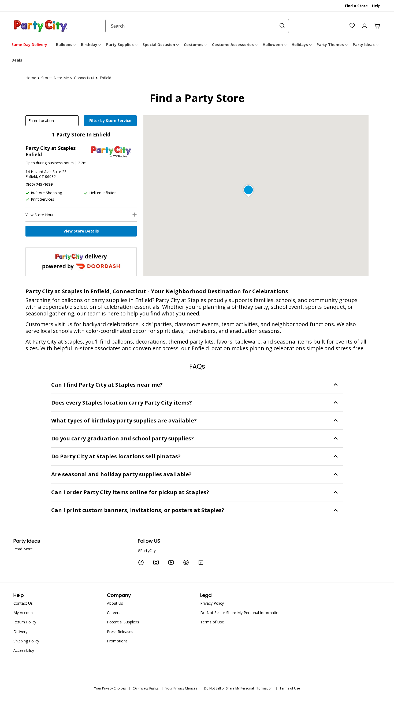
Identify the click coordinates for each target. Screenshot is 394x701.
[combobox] (197, 26)
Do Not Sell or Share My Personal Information (240, 612)
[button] (66, 44)
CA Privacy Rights (145, 688)
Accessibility (23, 650)
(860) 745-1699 (39, 184)
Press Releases (120, 631)
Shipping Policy (26, 640)
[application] (110, 121)
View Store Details (81, 231)
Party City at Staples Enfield (50, 151)
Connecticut (84, 77)
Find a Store (356, 5)
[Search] (282, 26)
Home (30, 77)
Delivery (20, 631)
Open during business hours (49, 162)
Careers (113, 612)
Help (376, 5)
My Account (23, 612)
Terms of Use (212, 621)
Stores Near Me (55, 77)
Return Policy (24, 621)
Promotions (117, 640)
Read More (23, 548)
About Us (115, 603)
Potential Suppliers (123, 621)
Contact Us (23, 603)
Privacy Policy (212, 603)
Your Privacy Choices (110, 688)
